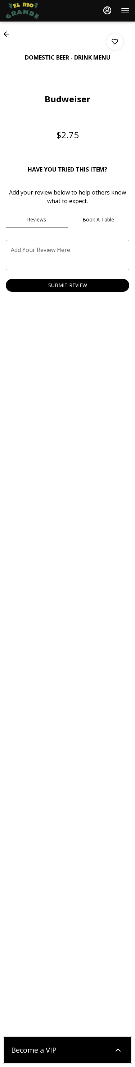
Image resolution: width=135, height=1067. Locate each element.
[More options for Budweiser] (114, 41)
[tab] (37, 219)
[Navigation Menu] (125, 11)
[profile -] (107, 10)
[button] (8, 34)
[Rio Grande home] (37, 11)
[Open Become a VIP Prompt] (118, 1050)
